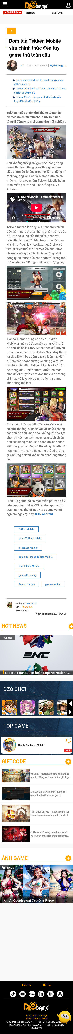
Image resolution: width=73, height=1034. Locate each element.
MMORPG (31, 603)
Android (47, 514)
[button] (70, 712)
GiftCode (14, 761)
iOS (37, 514)
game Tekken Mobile (30, 538)
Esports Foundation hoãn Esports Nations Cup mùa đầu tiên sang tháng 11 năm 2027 (37, 673)
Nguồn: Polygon (58, 65)
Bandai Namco (27, 584)
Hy (22, 65)
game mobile (52, 584)
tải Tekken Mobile (28, 547)
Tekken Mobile (26, 529)
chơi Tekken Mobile (29, 566)
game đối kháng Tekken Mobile (36, 557)
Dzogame (27, 607)
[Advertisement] (36, 943)
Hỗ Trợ (47, 985)
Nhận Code (50, 775)
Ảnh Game (15, 858)
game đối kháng (27, 575)
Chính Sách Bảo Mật (36, 1015)
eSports (7, 637)
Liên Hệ (26, 985)
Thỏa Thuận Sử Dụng (36, 1018)
